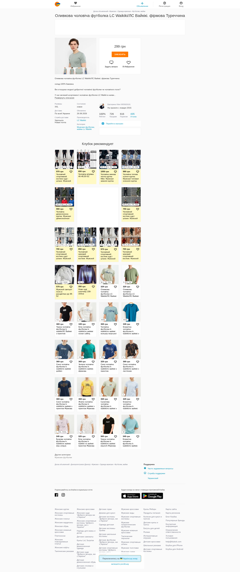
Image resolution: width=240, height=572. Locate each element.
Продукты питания (151, 513)
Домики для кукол (107, 513)
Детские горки (105, 509)
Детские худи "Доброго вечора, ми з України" (86, 554)
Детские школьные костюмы (107, 535)
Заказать (119, 54)
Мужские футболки (63, 457)
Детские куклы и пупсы (150, 523)
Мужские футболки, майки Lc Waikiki (86, 128)
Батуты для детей (151, 528)
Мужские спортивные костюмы (131, 518)
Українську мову (130, 558)
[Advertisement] (120, 27)
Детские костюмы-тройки (107, 529)
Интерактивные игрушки (150, 537)
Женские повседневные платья (61, 541)
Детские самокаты (85, 537)
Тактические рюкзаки (64, 551)
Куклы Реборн (149, 509)
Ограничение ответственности (173, 531)
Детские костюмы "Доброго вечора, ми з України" (108, 519)
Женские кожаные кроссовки (63, 531)
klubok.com (57, 4)
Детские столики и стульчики (85, 567)
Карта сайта (171, 509)
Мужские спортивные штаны (131, 543)
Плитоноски (60, 536)
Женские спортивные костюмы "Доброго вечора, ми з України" (86, 524)
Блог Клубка (171, 517)
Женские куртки (62, 509)
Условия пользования (171, 537)
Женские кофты (62, 547)
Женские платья (62, 519)
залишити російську (120, 564)
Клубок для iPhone (174, 545)
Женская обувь (61, 526)
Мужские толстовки (130, 548)
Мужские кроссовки (130, 509)
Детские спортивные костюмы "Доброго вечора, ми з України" (108, 551)
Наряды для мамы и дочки (86, 532)
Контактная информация (172, 525)
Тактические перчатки (126, 537)
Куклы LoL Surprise (85, 540)
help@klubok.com (173, 542)
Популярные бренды (175, 520)
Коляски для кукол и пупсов (152, 518)
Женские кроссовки (85, 509)
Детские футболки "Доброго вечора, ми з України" (108, 542)
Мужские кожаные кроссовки (129, 531)
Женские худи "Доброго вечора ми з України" (86, 515)
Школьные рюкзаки (152, 545)
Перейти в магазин (114, 124)
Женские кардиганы (64, 522)
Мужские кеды (127, 513)
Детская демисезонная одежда (83, 546)
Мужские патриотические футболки (128, 524)
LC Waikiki (81, 120)
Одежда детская (106, 524)
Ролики (146, 532)
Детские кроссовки (151, 542)
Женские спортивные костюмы (64, 514)
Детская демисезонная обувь (86, 561)
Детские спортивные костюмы (152, 550)
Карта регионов (173, 513)
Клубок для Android (174, 549)
